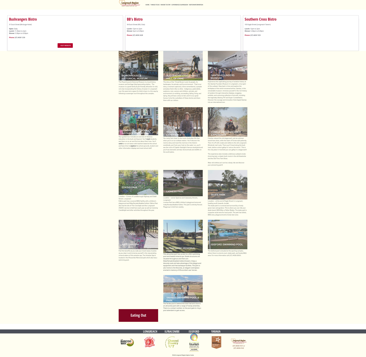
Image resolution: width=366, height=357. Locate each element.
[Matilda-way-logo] (149, 342)
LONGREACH (150, 331)
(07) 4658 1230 (20, 37)
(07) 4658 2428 (138, 35)
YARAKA (215, 331)
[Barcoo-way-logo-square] (127, 342)
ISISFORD (194, 331)
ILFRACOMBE (172, 331)
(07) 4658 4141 (238, 346)
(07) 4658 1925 (255, 35)
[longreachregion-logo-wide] (129, 3)
